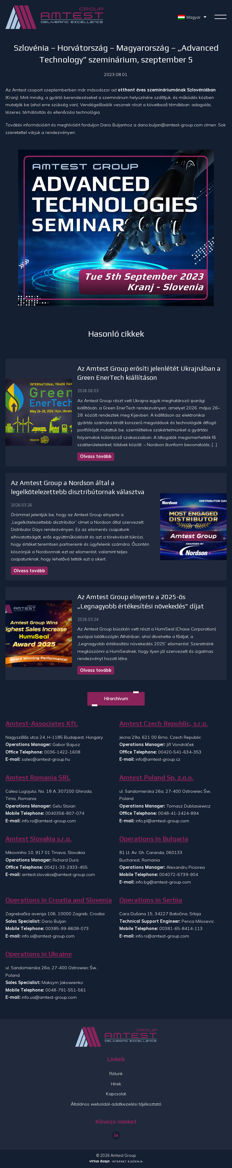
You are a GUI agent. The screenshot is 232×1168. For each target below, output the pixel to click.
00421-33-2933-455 (66, 867)
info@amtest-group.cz (158, 759)
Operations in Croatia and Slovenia (58, 900)
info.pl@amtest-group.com (162, 821)
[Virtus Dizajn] (116, 1162)
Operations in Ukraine (38, 954)
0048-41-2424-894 (178, 813)
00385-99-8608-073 (67, 928)
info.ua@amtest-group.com (49, 997)
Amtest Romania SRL (37, 777)
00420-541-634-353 (179, 752)
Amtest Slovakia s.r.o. (38, 839)
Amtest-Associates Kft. (41, 723)
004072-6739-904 (178, 874)
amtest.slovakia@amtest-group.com (58, 874)
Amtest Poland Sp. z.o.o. (156, 777)
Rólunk (116, 1073)
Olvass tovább (95, 456)
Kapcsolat (116, 1094)
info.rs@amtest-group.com (162, 936)
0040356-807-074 (64, 813)
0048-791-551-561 (65, 990)
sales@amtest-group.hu (46, 759)
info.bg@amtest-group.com (163, 882)
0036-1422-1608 (62, 752)
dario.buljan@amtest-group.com (170, 125)
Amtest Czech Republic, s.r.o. (163, 723)
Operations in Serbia (150, 900)
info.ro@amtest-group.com (49, 821)
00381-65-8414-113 (181, 928)
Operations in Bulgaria (153, 839)
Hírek (116, 1084)
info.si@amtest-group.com (48, 936)
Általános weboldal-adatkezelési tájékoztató (116, 1104)
